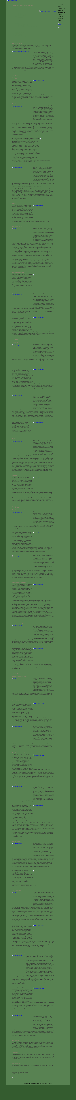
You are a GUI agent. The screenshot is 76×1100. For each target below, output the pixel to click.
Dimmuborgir (33, 608)
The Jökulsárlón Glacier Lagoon (24, 30)
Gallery (60, 6)
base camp (41, 311)
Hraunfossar (20, 17)
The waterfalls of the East (23, 31)
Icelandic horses (15, 499)
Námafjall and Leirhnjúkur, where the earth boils (27, 26)
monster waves (48, 244)
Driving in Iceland (18, 34)
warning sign (49, 616)
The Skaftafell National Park (23, 28)
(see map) (43, 239)
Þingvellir (19, 13)
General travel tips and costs (20, 36)
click (15, 944)
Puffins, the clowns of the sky (20, 32)
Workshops (60, 10)
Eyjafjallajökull (24, 156)
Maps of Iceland (18, 40)
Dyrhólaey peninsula (37, 259)
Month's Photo (61, 8)
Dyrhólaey (30, 833)
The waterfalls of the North (23, 24)
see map (17, 89)
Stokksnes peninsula (28, 746)
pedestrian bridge (43, 522)
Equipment (60, 18)
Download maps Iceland (17, 1069)
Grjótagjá (42, 612)
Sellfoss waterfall (47, 577)
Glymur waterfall (21, 18)
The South (17, 9)
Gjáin (33, 131)
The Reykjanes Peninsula (23, 11)
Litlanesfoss (28, 775)
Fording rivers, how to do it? (20, 35)
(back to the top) (14, 71)
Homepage (60, 4)
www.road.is (45, 307)
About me (60, 16)
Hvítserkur (20, 22)
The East (16, 27)
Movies (60, 14)
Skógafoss (14, 153)
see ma (17, 808)
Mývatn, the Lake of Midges (23, 25)
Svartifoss (14, 761)
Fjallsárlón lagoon (32, 721)
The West (16, 16)
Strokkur (22, 195)
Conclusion (17, 39)
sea (42, 794)
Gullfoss (30, 190)
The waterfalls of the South (23, 12)
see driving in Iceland (26, 128)
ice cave (23, 877)
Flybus (40, 70)
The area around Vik (22, 14)
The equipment (18, 37)
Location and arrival (19, 8)
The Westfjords (21, 21)
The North (17, 23)
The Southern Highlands (22, 15)
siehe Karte (35, 629)
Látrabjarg (14, 828)
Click (48, 388)
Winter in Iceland (18, 33)
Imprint (59, 20)
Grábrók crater (15, 360)
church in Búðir (39, 413)
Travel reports (61, 12)
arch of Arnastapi (28, 417)
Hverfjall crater (40, 604)
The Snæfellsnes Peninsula (23, 19)
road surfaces (46, 905)
